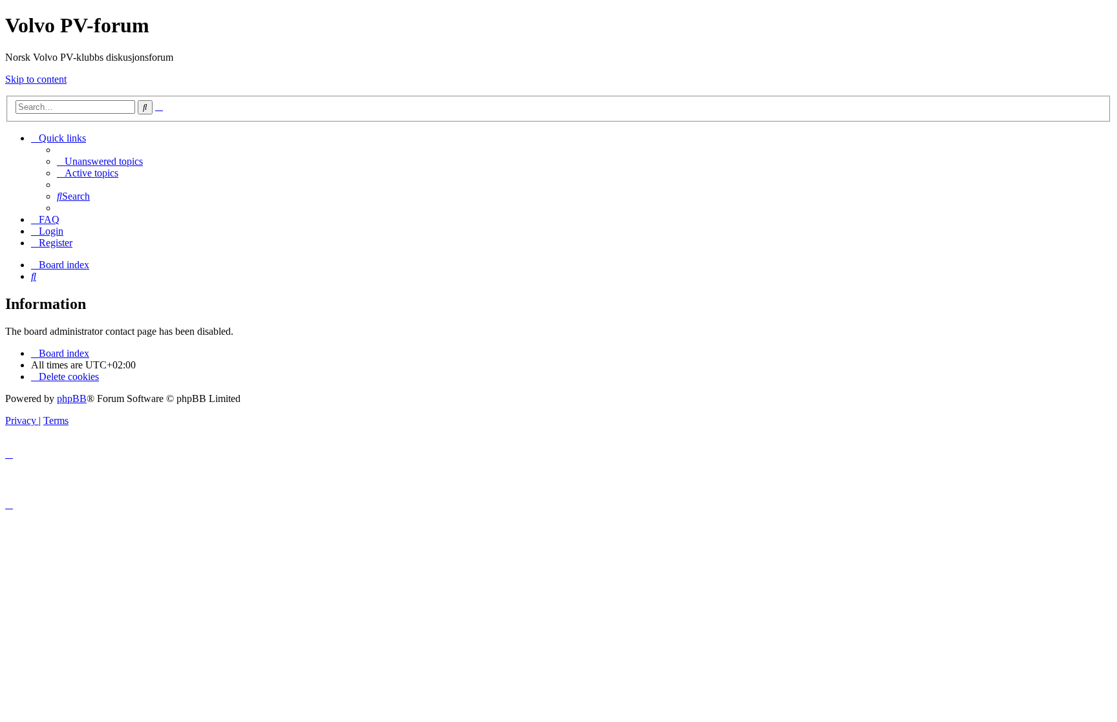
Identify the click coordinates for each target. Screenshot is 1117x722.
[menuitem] (100, 161)
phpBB (72, 398)
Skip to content (36, 79)
